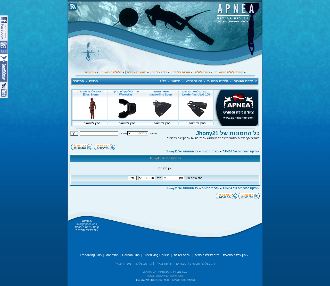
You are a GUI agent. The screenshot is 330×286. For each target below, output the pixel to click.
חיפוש (175, 81)
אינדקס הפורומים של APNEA (241, 151)
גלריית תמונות (217, 81)
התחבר (78, 81)
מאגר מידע (194, 81)
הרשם (93, 81)
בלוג (163, 81)
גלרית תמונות (210, 151)
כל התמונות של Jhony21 (228, 133)
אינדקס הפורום (245, 81)
